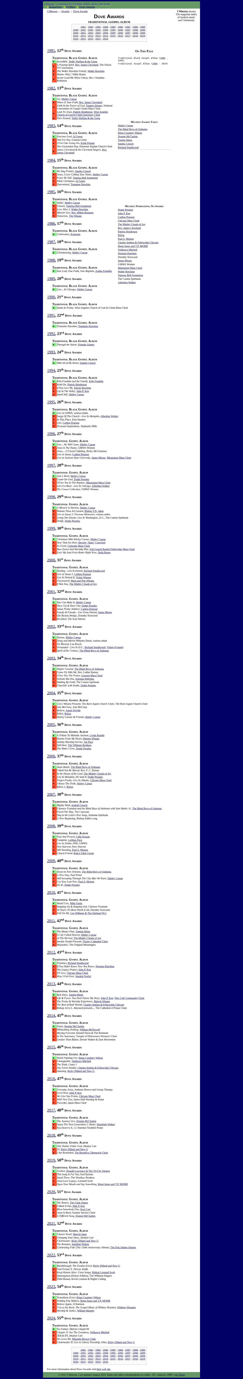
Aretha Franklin (103, 271)
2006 (120, 33)
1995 (113, 30)
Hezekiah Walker (106, 1124)
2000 (75, 33)
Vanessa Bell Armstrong (130, 275)
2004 (105, 33)
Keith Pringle (88, 143)
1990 (75, 30)
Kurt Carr (85, 1209)
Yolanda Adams (86, 344)
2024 (105, 39)
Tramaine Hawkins (80, 184)
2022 (90, 39)
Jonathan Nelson (80, 1244)
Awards (65, 11)
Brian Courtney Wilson (130, 132)
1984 (105, 27)
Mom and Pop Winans (82, 580)
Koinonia (75, 234)
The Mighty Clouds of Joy (131, 224)
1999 (142, 30)
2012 (90, 36)
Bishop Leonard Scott (103, 1272)
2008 (135, 33)
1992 (90, 30)
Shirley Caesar (125, 125)
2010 (75, 36)
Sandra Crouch (126, 143)
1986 (120, 27)
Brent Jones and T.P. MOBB (133, 246)
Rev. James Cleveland (129, 228)
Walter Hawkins (126, 271)
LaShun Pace (75, 840)
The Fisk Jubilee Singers (123, 1247)
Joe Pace (88, 742)
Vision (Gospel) (115, 647)
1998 (135, 30)
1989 (142, 27)
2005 (113, 33)
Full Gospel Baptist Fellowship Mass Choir (112, 549)
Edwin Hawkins (82, 387)
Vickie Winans (83, 577)
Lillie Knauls (83, 836)
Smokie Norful (83, 976)
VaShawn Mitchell (127, 249)
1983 (98, 27)
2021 (83, 39)
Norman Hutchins (127, 253)
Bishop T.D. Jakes (94, 511)
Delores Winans (91, 738)
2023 (98, 39)
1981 (83, 27)
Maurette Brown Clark (84, 1339)
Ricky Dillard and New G (81, 1071)
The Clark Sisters (79, 1202)
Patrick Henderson (127, 231)
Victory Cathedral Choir (95, 941)
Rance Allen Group (84, 853)
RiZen (121, 235)
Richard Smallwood (128, 147)
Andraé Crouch (79, 805)
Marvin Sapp (80, 1234)
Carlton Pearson (126, 217)
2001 (83, 33)
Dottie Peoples (125, 209)
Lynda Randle (97, 735)
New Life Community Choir (129, 998)
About (181, 1374)
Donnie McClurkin (128, 136)
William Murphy (85, 1310)
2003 (98, 33)
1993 (98, 30)
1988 (135, 27)
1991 (83, 30)
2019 (142, 36)
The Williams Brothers (79, 745)
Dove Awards (87, 7)
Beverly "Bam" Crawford (91, 542)
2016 (120, 36)
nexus (52, 11)
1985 (113, 27)
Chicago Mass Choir (128, 220)
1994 (105, 30)
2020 (75, 39)
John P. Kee (124, 213)
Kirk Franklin (96, 381)
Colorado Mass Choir (78, 545)
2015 (113, 36)
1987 (127, 27)
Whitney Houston (126, 1307)
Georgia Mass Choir (91, 675)
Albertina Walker (127, 282)
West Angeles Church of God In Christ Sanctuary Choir (82, 113)
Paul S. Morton (126, 238)
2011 (83, 36)
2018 (135, 36)
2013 (98, 36)
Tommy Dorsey (94, 105)
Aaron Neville (73, 710)
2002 (90, 33)
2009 (142, 33)
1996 (120, 30)
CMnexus (49, 4)
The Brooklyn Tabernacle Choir (91, 1152)
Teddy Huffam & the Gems (83, 61)
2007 (127, 33)
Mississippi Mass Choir (130, 268)
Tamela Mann (125, 140)
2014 (105, 36)
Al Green (77, 136)
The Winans (75, 216)
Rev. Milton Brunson (82, 212)
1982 (90, 27)
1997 (127, 30)
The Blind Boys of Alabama (132, 129)
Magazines (55, 7)
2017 (127, 36)
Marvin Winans (102, 1001)
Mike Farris (76, 903)
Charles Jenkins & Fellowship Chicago (138, 242)
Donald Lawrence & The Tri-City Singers (88, 1171)
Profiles (70, 7)
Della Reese (104, 552)
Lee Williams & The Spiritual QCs (88, 913)
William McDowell (90, 1029)
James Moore (125, 260)
